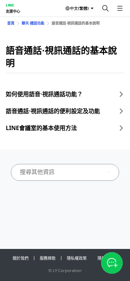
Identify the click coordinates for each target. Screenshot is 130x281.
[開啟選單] (120, 8)
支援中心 (13, 11)
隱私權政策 (77, 258)
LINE (10, 5)
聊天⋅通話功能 (33, 23)
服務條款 (48, 258)
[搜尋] (105, 8)
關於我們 (21, 258)
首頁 (10, 23)
